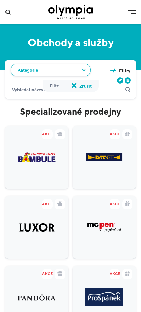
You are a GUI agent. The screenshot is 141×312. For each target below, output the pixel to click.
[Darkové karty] (128, 80)
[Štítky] (120, 80)
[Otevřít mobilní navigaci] (132, 12)
